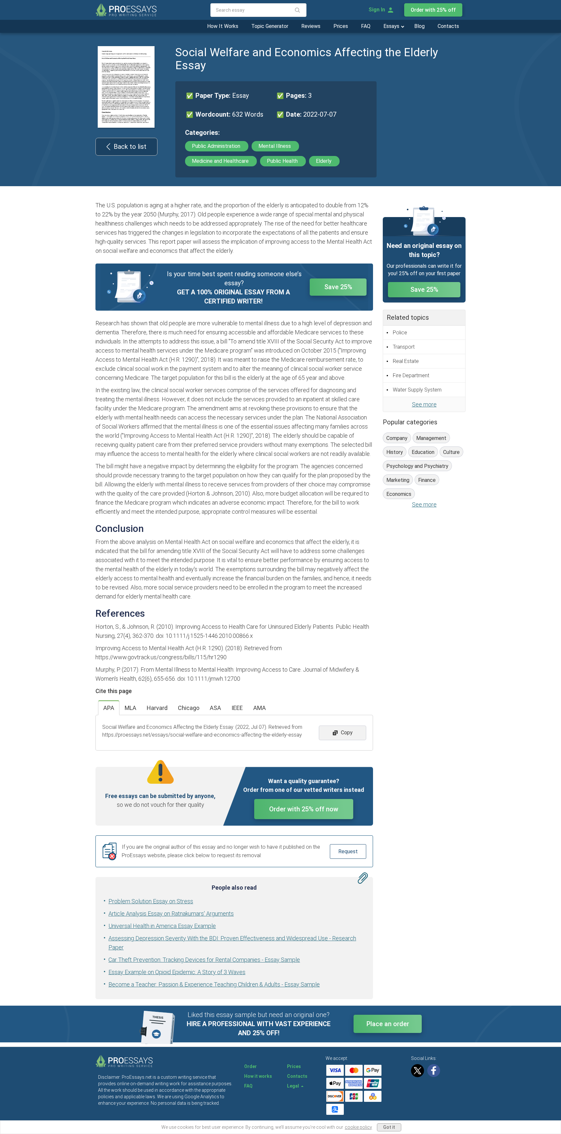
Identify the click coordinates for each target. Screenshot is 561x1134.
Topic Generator (269, 26)
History (394, 452)
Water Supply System (417, 390)
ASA (215, 707)
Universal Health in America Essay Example (162, 925)
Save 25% (338, 287)
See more (424, 404)
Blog (419, 26)
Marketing (397, 480)
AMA (259, 707)
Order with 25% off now (303, 809)
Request (348, 851)
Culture (451, 452)
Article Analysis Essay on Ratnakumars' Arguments (171, 913)
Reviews (310, 26)
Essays (392, 26)
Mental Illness (275, 146)
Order (250, 1066)
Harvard (157, 707)
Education (423, 452)
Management (431, 438)
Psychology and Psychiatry (417, 466)
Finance (427, 480)
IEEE (237, 707)
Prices (340, 26)
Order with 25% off (433, 10)
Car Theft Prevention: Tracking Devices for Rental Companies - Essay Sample (204, 959)
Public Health (283, 161)
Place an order (388, 1024)
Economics (398, 494)
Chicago (188, 707)
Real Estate (406, 361)
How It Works (222, 26)
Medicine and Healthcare (221, 161)
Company (396, 438)
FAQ (365, 26)
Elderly (324, 161)
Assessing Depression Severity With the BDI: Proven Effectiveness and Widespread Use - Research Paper (232, 943)
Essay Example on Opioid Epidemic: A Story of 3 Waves (176, 972)
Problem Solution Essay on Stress (150, 901)
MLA (130, 707)
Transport (404, 347)
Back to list (130, 146)
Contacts (448, 26)
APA (108, 707)
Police (400, 332)
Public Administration (217, 146)
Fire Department (411, 375)
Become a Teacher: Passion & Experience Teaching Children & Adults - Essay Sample (214, 984)
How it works (258, 1076)
